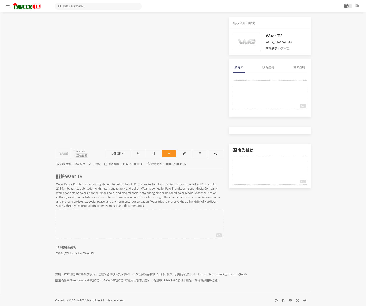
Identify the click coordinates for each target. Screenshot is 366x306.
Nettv (96, 164)
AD (219, 235)
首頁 (235, 23)
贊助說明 (299, 67)
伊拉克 (251, 23)
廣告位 (238, 67)
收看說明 (268, 67)
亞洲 (242, 23)
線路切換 (117, 153)
